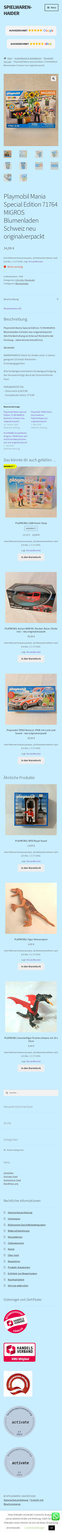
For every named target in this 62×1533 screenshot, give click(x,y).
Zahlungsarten (16, 1243)
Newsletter (14, 1261)
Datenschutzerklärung (20, 1212)
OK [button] (51, 1528)
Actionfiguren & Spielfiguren (27, 58)
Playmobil (48, 58)
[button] (31, 31)
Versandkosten (35, 261)
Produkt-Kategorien (19, 1267)
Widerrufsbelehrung (19, 1230)
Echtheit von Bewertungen (22, 1273)
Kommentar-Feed (12, 1180)
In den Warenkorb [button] (31, 557)
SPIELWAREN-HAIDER (18, 10)
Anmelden (9, 1173)
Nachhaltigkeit (16, 1279)
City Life (7, 61)
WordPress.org (11, 1183)
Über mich (13, 1255)
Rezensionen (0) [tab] (12, 308)
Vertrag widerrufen (18, 1285)
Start (9, 58)
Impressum (14, 1218)
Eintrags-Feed (10, 1176)
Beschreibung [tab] (11, 299)
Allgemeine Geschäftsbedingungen (27, 1224)
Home (11, 1249)
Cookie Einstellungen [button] (34, 1527)
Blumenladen (21, 283)
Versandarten (15, 1236)
